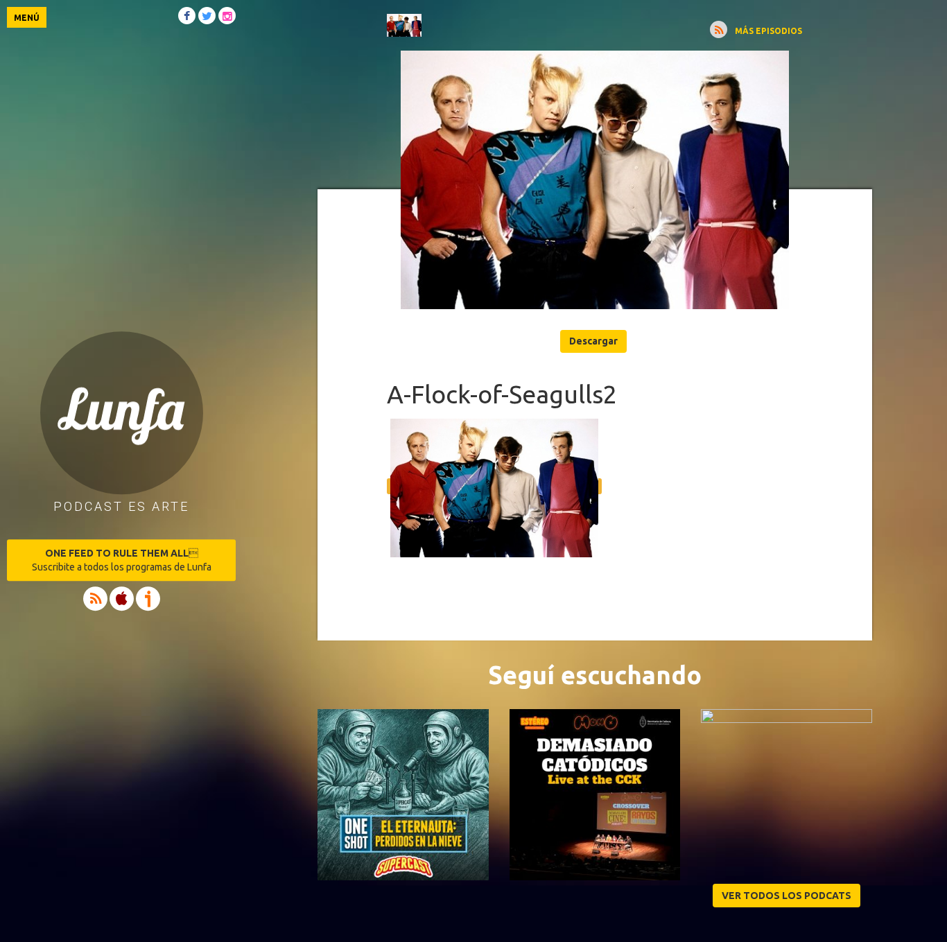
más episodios (768, 30)
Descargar (593, 341)
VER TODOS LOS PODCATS (786, 895)
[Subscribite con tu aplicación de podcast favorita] (718, 29)
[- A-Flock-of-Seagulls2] (595, 180)
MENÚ (27, 17)
